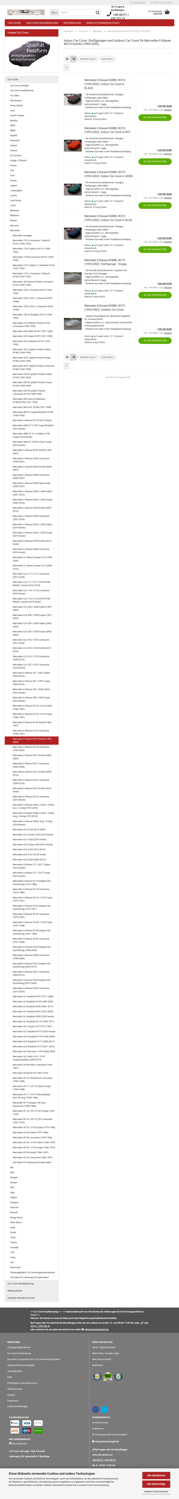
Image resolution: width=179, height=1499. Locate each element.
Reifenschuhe (72, 23)
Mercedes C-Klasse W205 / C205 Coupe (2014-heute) (32, 534)
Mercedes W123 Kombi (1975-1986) (30, 1132)
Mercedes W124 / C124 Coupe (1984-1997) (34, 1147)
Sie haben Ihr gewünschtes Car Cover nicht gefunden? (34, 1359)
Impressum (13, 1400)
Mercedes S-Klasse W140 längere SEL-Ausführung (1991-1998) (32, 932)
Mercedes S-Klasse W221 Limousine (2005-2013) (31, 973)
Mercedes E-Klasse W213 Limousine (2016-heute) (31, 798)
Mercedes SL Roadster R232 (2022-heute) (33, 1016)
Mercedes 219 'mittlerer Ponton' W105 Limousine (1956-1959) (31, 325)
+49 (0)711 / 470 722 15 (104, 1460)
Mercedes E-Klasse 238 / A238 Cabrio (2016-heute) (31, 691)
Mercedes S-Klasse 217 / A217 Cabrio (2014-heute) (31, 866)
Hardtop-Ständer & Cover (102, 23)
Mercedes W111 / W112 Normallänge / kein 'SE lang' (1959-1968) (32, 1096)
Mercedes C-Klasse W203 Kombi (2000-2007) (32, 468)
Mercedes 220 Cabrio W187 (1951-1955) (33, 331)
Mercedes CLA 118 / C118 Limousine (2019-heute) (31, 592)
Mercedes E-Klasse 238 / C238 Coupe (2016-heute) (31, 699)
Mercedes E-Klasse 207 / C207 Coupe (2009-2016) (31, 683)
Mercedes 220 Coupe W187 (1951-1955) (33, 336)
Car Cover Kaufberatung (42, 23)
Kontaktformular (100, 1422)
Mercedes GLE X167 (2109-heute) (29, 854)
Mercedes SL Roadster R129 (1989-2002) (33, 1001)
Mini (12, 1172)
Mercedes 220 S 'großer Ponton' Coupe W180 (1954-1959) (32, 359)
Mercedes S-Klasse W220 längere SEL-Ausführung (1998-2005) (32, 949)
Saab (12, 1227)
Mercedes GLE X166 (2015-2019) (29, 849)
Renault (14, 1212)
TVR (12, 1252)
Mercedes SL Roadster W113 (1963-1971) (33, 1021)
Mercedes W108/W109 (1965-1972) (30, 1073)
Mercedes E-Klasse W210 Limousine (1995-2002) (31, 749)
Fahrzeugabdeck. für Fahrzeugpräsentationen (32, 1272)
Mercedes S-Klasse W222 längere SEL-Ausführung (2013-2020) (32, 982)
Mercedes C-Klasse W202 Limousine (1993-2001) (31, 460)
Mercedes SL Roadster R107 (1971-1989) (33, 996)
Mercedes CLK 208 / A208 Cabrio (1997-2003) (32, 609)
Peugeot (14, 1202)
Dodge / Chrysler (18, 160)
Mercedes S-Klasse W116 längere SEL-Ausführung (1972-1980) (32, 883)
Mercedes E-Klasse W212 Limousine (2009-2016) (31, 782)
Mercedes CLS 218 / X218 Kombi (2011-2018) (32, 650)
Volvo (13, 1257)
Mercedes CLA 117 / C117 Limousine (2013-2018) (31, 575)
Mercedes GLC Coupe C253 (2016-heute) (33, 834)
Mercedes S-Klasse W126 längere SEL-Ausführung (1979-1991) (32, 907)
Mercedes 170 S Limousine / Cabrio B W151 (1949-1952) (31, 242)
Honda (13, 180)
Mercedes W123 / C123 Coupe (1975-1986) (34, 1127)
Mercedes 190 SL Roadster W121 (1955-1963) (33, 316)
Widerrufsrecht (14, 1389)
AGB (9, 1377)
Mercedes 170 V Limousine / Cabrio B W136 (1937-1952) (31, 275)
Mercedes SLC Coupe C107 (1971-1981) (32, 1026)
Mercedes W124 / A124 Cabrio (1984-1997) (34, 1142)
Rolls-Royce (16, 1222)
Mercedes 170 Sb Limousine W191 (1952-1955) (33, 259)
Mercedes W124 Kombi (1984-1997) (30, 1152)
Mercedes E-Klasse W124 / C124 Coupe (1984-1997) (32, 716)
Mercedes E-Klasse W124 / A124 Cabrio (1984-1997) (32, 707)
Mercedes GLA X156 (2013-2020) (29, 829)
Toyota (13, 1242)
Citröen (13, 145)
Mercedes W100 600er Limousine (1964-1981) (33, 1066)
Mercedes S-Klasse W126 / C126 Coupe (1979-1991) (32, 899)
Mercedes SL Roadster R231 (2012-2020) (33, 1011)
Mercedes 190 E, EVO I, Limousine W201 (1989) (33, 300)
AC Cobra (14, 95)
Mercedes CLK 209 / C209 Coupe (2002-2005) (32, 633)
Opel (12, 1192)
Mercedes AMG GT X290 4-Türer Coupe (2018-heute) (32, 443)
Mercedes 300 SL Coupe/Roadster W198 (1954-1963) (33, 414)
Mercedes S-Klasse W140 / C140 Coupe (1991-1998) (32, 924)
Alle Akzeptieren (156, 1475)
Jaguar (13, 185)
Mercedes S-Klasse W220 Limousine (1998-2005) (31, 957)
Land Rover (15, 200)
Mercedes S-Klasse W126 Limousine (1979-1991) (31, 916)
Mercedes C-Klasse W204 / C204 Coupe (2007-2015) (32, 501)
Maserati (14, 210)
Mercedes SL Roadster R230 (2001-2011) (33, 1006)
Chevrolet (14, 140)
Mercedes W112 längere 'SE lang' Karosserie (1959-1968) (29, 1104)
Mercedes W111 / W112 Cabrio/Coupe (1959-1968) (32, 1088)
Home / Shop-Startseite (103, 1347)
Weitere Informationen (156, 1491)
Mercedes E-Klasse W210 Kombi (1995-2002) (32, 740)
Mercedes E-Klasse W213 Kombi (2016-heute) (32, 790)
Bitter (12, 125)
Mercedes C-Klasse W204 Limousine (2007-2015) (31, 518)
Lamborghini (16, 190)
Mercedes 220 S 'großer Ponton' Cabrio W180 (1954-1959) (32, 351)
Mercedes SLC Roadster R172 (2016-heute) (34, 1031)
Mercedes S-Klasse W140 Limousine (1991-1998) (31, 940)
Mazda (13, 220)
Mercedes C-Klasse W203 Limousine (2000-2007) (31, 477)
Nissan (13, 1182)
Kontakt (11, 1395)
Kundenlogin (138, 2)
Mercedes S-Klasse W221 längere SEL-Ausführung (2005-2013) (32, 965)
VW (12, 1262)
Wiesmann (15, 1267)
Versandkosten (14, 1371)
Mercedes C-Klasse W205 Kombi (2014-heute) (32, 543)
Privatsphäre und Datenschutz (22, 1383)
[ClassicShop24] (26, 12)
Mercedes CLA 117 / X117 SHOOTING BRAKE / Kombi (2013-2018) (31, 584)
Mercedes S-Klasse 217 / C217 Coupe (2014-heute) (31, 874)
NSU (12, 1187)
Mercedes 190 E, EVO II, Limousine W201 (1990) (33, 308)
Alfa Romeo (16, 100)
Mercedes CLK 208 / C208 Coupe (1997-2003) (32, 617)
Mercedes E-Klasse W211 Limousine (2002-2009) (31, 765)
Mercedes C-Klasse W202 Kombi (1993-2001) (32, 452)
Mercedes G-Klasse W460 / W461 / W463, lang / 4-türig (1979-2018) (34, 815)
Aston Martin (16, 105)
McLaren (14, 225)
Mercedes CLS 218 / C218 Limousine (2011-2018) (31, 641)
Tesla (13, 1237)
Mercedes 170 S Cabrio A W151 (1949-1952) (32, 250)
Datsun (13, 150)
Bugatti (13, 135)
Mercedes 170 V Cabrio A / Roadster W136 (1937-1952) (34, 267)
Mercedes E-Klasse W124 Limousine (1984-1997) (31, 732)
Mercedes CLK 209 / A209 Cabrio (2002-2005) (32, 625)
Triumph (14, 1247)
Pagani (13, 1197)
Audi (12, 110)
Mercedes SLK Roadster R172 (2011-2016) (34, 1046)
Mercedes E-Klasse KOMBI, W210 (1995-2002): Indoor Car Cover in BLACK (104, 84)
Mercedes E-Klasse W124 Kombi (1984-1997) (32, 724)
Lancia (13, 195)
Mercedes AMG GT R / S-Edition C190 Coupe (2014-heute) (31, 435)
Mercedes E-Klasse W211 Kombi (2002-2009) (32, 757)
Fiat (12, 170)
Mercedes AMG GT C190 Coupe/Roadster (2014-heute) (33, 427)
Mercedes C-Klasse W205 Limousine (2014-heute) (31, 551)
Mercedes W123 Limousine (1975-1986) (32, 1137)
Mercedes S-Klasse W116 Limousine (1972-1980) (31, 891)
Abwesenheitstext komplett (20, 1365)
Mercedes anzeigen (22, 235)
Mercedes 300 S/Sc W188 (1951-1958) (32, 407)
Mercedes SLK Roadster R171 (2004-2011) (34, 1041)
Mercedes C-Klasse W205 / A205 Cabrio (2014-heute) (32, 526)
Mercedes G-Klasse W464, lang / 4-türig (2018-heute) (32, 823)
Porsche (14, 1207)
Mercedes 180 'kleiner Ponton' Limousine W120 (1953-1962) (33, 283)
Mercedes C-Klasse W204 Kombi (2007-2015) (32, 509)
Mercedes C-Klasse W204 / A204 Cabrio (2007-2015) (32, 493)
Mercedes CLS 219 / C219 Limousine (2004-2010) (31, 658)
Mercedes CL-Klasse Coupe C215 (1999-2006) (33, 559)
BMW (13, 130)
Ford (12, 175)
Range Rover (16, 1217)
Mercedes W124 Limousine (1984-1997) (32, 1157)
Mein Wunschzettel (162, 2)
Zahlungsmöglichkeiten (19, 1347)
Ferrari (13, 165)
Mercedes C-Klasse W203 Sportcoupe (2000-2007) (31, 485)
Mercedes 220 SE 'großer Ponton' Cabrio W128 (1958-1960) (32, 376)
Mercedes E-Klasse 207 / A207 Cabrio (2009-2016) (31, 674)
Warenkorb (97, 1365)
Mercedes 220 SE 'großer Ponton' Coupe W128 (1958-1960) (32, 384)
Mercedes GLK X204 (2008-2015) (29, 859)
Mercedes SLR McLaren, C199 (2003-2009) (34, 1051)
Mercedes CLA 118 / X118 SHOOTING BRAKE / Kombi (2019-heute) (31, 600)
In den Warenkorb (155, 117)
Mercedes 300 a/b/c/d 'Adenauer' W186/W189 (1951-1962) (29, 401)
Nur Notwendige (156, 1484)
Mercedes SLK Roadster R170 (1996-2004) (34, 1036)
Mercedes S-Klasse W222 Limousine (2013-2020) (31, 990)
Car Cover (14, 23)
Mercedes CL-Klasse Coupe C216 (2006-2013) (33, 567)
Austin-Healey (17, 115)
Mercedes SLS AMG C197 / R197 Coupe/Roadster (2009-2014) (29, 1058)
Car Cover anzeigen (19, 85)
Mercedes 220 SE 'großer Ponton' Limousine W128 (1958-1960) (29, 392)
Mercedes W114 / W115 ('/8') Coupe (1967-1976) (34, 1113)
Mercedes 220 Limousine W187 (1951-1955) (32, 343)
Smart (13, 1232)
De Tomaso (16, 155)
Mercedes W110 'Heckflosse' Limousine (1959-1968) (32, 1080)
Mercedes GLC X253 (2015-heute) (29, 839)
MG (12, 1167)
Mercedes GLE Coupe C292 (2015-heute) (33, 844)
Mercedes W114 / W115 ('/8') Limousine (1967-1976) (32, 1121)
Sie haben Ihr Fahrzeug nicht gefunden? (32, 1162)
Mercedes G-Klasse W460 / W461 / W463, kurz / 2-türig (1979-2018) (34, 806)
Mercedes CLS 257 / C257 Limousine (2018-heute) (31, 666)
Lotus (13, 205)
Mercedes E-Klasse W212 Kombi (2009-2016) (32, 773)
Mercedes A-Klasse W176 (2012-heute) (32, 420)
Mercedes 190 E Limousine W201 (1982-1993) (33, 292)
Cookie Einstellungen (17, 1406)
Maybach (14, 215)
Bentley (13, 120)
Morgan (14, 1177)
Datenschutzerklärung (98, 1485)
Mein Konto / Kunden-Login (105, 1353)
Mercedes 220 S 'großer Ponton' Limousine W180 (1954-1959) (34, 368)
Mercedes (15, 230)
